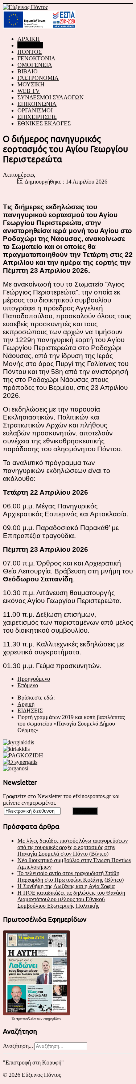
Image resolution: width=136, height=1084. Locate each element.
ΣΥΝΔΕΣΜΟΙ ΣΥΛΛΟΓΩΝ (50, 97)
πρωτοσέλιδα (26, 1019)
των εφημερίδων (48, 1019)
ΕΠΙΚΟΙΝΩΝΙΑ (37, 104)
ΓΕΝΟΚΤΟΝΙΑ (36, 58)
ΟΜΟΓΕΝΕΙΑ (34, 65)
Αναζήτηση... (18, 1046)
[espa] (39, 26)
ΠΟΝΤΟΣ (29, 52)
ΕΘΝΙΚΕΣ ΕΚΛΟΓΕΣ (44, 123)
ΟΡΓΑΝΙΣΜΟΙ (35, 110)
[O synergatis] (20, 762)
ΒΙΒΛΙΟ (27, 71)
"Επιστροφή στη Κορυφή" (33, 1062)
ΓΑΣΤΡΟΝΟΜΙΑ (38, 78)
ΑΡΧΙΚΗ (28, 39)
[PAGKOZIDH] (23, 755)
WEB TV (28, 91)
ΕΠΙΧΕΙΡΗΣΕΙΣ (37, 117)
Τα (14, 1019)
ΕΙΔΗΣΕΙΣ (30, 45)
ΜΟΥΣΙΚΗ (31, 84)
